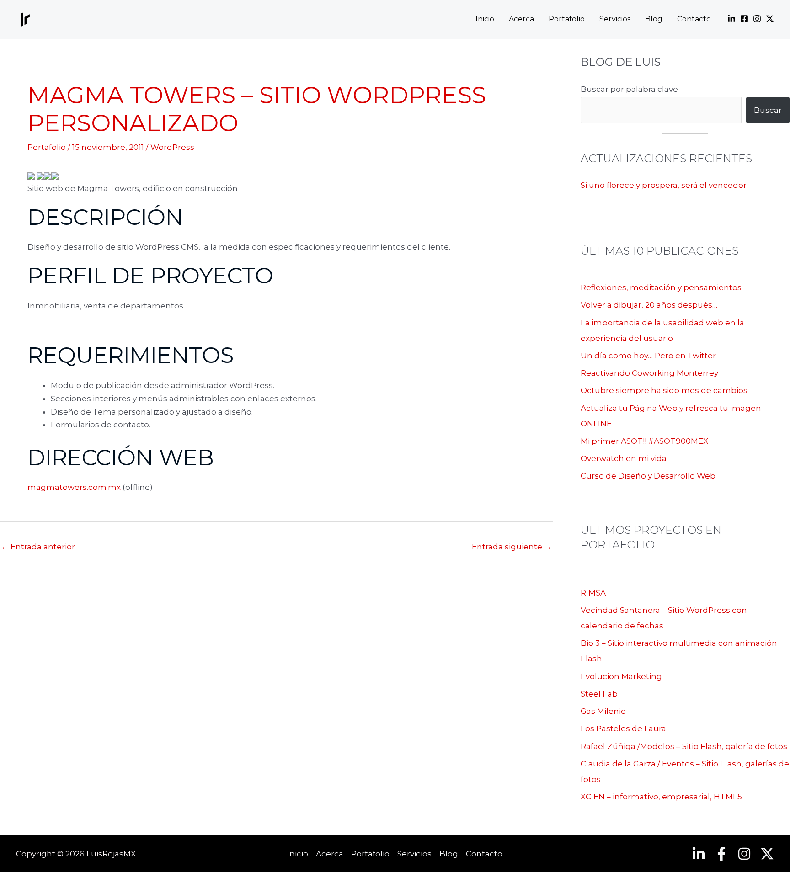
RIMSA (593, 592)
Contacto (694, 19)
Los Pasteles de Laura (623, 728)
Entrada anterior (38, 546)
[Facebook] (744, 19)
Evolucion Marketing (621, 676)
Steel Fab (599, 693)
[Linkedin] (731, 19)
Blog (653, 19)
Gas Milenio (603, 711)
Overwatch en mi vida (624, 458)
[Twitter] (770, 19)
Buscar (768, 110)
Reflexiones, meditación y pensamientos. (662, 287)
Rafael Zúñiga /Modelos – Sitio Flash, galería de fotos (684, 746)
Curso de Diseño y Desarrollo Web (648, 475)
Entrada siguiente (512, 546)
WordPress (172, 147)
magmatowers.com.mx (74, 487)
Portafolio (567, 19)
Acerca (521, 19)
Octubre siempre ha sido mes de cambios (664, 390)
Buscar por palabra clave (629, 89)
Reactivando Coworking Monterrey (649, 373)
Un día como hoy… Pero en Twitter (648, 355)
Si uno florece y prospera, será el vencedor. (664, 185)
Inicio (484, 19)
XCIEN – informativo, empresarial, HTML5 (661, 796)
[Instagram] (757, 19)
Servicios (614, 19)
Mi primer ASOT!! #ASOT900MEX (644, 441)
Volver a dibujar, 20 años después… (649, 304)
